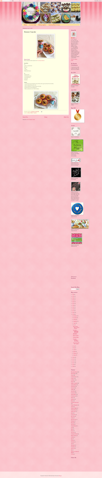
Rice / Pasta (73, 416)
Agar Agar (73, 432)
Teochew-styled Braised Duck (75, 452)
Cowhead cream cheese (75, 402)
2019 (73, 307)
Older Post (66, 117)
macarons (72, 399)
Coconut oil (73, 392)
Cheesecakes (73, 386)
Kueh (72, 413)
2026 (73, 294)
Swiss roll (72, 388)
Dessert (72, 381)
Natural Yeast (73, 411)
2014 (73, 357)
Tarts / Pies (73, 391)
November (75, 317)
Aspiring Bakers (73, 384)
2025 (73, 296)
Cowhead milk (73, 396)
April (74, 349)
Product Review (73, 425)
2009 (73, 366)
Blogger (60, 475)
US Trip (72, 454)
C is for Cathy (32, 25)
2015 (73, 314)
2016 (73, 312)
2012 (73, 360)
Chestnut (72, 437)
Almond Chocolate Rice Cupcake (76, 343)
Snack (72, 406)
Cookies (72, 378)
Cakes (72, 375)
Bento (72, 429)
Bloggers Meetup (74, 435)
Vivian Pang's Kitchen (40, 60)
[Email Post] (41, 111)
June (74, 346)
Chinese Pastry (73, 409)
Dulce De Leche (73, 419)
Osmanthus (73, 446)
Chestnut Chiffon (76, 337)
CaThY (73, 37)
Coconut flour (73, 414)
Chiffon (72, 389)
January (74, 355)
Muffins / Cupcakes (33, 112)
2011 (73, 362)
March (74, 351)
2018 (73, 308)
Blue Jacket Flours (74, 371)
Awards (72, 417)
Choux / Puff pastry (74, 405)
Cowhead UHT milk (74, 433)
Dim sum (72, 422)
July (74, 324)
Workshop (72, 421)
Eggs (72, 438)
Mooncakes (73, 445)
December (75, 315)
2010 (73, 364)
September (75, 321)
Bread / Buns (73, 373)
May (74, 347)
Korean (72, 430)
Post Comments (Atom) (31, 119)
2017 (73, 310)
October (74, 319)
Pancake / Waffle (73, 408)
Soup (72, 427)
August (74, 323)
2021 (73, 303)
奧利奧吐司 (75, 333)
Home (25, 25)
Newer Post (25, 117)
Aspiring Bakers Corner (54, 25)
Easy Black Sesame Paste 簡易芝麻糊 (75, 331)
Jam (71, 449)
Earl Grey (72, 424)
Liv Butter (28, 112)
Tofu (72, 443)
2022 (73, 301)
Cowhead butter (73, 376)
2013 (73, 359)
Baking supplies (42, 25)
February (75, 353)
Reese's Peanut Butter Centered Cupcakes (76, 327)
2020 (73, 305)
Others (72, 397)
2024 (73, 298)
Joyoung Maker (73, 394)
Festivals (72, 440)
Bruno (72, 400)
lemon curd (73, 448)
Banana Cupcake (76, 335)
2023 (73, 299)
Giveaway (72, 441)
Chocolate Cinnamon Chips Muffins (76, 340)
